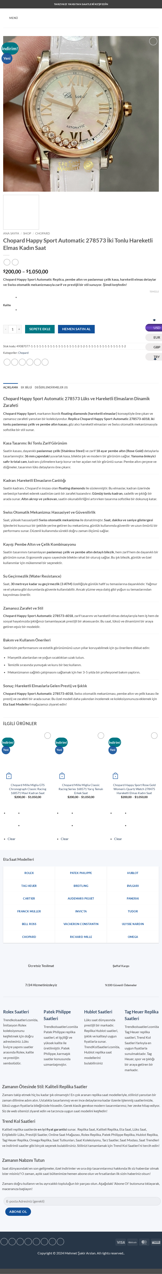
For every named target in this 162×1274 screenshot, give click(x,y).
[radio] (89, 297)
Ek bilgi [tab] (26, 387)
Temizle (154, 291)
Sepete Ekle (40, 329)
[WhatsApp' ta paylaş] (7, 362)
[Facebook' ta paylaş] (14, 362)
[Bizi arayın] (44, 1241)
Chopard (42, 233)
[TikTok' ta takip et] (20, 1241)
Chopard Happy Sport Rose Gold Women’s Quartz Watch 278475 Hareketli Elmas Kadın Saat (134, 789)
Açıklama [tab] (10, 387)
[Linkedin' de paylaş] (45, 362)
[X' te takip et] (28, 1241)
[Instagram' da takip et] (12, 1241)
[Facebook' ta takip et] (4, 1241)
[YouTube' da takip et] (60, 1241)
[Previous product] (15, 262)
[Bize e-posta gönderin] (36, 1241)
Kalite (7, 305)
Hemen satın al (76, 329)
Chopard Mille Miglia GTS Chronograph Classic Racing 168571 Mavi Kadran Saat (27, 789)
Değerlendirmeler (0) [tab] (51, 387)
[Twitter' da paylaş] (22, 362)
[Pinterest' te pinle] (37, 362)
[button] (10, 18)
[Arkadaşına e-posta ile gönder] (29, 362)
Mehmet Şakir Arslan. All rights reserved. (94, 1253)
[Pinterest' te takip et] (52, 1241)
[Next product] (7, 262)
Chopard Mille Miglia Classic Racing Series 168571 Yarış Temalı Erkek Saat (81, 789)
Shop (27, 233)
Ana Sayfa (11, 233)
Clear (11, 839)
